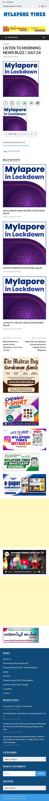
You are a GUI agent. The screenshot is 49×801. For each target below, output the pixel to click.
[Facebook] (45, 6)
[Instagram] (39, 6)
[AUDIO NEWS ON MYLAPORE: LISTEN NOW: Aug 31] (24, 208)
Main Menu (13, 37)
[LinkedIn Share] (25, 103)
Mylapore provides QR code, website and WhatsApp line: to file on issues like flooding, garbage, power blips (24, 726)
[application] (24, 562)
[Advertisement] (24, 523)
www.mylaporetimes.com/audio (16, 145)
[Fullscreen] (43, 572)
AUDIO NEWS (14, 151)
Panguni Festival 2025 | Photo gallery (18, 680)
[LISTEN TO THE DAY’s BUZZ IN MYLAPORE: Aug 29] (24, 320)
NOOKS (6, 676)
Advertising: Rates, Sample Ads (15, 663)
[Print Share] (37, 103)
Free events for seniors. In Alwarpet (17, 706)
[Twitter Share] (12, 103)
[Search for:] (24, 773)
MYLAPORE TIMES (19, 796)
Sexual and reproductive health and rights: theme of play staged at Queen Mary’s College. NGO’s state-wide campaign (24, 739)
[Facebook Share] (5, 103)
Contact (6, 693)
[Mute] (39, 572)
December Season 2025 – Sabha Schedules (20, 667)
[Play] (6, 572)
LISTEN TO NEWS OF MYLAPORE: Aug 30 (22, 268)
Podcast (6, 44)
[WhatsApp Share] (18, 103)
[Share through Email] (31, 103)
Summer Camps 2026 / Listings (15, 684)
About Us (7, 659)
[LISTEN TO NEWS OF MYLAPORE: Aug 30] (24, 265)
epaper (6, 672)
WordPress (14, 798)
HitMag (23, 798)
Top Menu (9, 2)
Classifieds (7, 689)
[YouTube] (42, 6)
